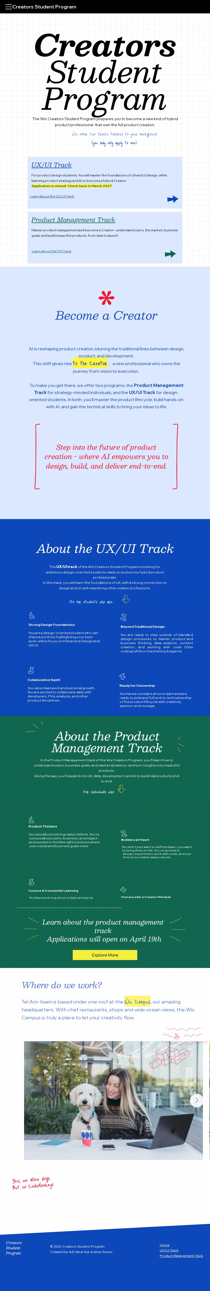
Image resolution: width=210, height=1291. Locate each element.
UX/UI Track (51, 164)
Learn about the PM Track (51, 251)
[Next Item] (197, 1101)
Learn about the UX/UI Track (52, 196)
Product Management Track (73, 219)
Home (165, 1245)
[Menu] (9, 7)
